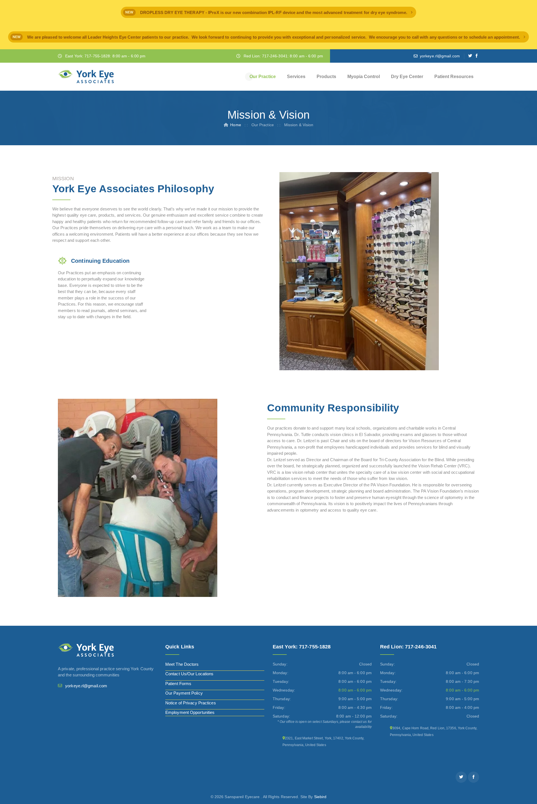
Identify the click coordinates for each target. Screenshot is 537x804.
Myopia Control (363, 76)
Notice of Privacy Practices (190, 702)
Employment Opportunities (190, 712)
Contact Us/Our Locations (189, 673)
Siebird (320, 796)
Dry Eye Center (407, 76)
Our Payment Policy (184, 693)
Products (326, 76)
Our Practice (262, 76)
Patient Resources (454, 76)
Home (235, 125)
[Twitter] (470, 56)
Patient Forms (178, 683)
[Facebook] (477, 56)
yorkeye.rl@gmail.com (440, 56)
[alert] (268, 12)
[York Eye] (86, 76)
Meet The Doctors (182, 664)
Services (296, 76)
